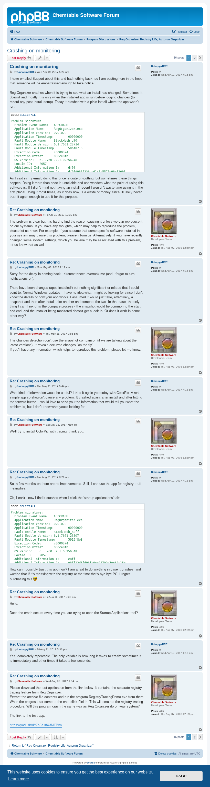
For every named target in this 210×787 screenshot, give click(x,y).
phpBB (91, 762)
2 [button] (194, 57)
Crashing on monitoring (33, 50)
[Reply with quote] (138, 68)
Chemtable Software (163, 236)
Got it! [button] (181, 776)
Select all (28, 114)
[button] (200, 58)
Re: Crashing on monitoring (35, 210)
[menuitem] (15, 32)
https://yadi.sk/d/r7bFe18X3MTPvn (36, 725)
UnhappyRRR (159, 66)
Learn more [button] (18, 779)
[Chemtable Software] (30, 16)
